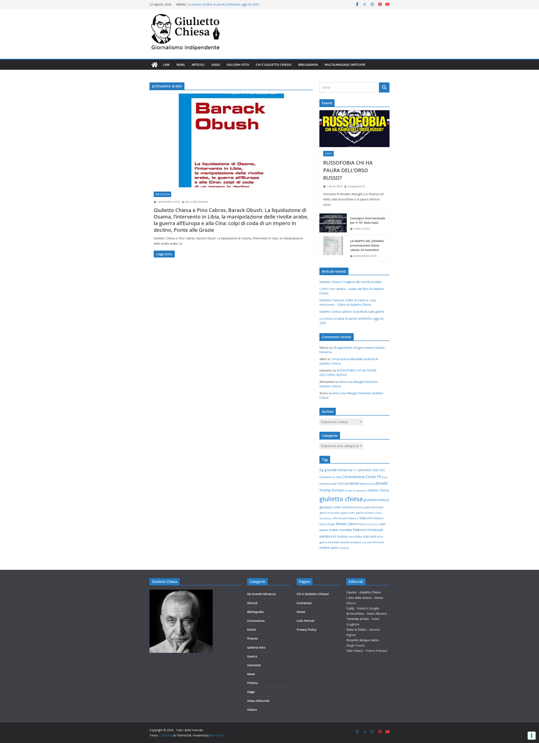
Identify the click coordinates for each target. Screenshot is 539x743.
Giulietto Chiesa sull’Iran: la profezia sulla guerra (219, 4)
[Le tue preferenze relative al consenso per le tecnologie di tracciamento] (532, 736)
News (180, 65)
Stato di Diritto (356, 630)
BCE (382, 470)
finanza (252, 638)
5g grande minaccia (335, 469)
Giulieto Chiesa (378, 490)
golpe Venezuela (373, 507)
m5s (370, 518)
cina (338, 477)
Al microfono (355, 614)
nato (382, 524)
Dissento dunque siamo (362, 640)
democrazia (367, 483)
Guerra (252, 656)
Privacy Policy (306, 630)
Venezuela (378, 542)
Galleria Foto (238, 65)
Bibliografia (308, 65)
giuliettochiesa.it (376, 500)
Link (166, 65)
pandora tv (327, 536)
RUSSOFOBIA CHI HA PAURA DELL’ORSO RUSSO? (348, 170)
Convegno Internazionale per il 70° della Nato (367, 220)
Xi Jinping (344, 547)
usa (369, 542)
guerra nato (348, 513)
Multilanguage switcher (345, 65)
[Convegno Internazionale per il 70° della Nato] (333, 223)
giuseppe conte (330, 507)
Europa (338, 490)
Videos (252, 710)
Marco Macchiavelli (196, 202)
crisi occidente (348, 483)
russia (342, 536)
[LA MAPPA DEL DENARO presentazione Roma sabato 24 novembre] (333, 248)
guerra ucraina (364, 513)
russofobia (355, 536)
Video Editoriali (258, 701)
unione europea (350, 542)
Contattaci (304, 603)
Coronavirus (353, 476)
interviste (254, 665)
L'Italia (361, 518)
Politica (252, 683)
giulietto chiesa (341, 499)
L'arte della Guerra (358, 598)
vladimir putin (328, 548)
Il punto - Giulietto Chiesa (363, 592)
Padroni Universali (368, 529)
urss (364, 542)
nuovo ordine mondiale (335, 530)
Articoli (198, 65)
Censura (325, 477)
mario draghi (327, 524)
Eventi (328, 153)
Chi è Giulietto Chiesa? (274, 65)
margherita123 (356, 186)
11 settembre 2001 (366, 470)
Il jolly (350, 608)
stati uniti (369, 536)
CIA (333, 477)
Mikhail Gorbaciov (369, 524)
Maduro (379, 518)
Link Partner (306, 621)
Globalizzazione (352, 507)
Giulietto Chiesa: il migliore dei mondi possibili (350, 282)
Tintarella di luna (357, 619)
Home (301, 612)
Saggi (215, 65)
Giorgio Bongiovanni (356, 490)
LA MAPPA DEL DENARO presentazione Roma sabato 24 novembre (367, 245)
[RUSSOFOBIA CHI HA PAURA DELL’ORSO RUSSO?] (354, 128)
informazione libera (344, 518)
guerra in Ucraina (329, 513)
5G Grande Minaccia (261, 594)
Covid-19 (373, 476)
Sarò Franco (354, 651)
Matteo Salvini (347, 524)
